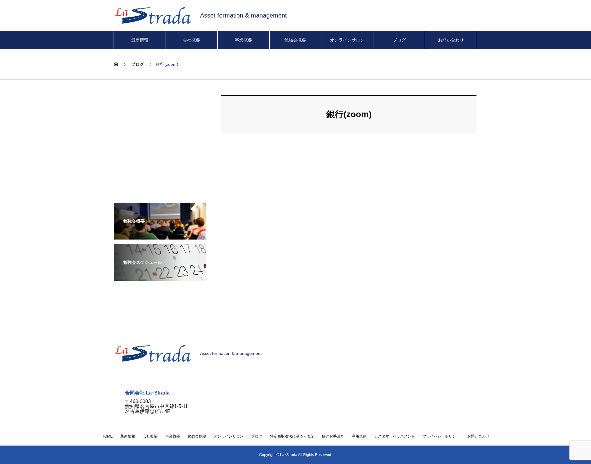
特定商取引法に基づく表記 (292, 436)
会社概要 (191, 40)
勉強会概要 (295, 40)
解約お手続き (333, 436)
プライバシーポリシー (441, 436)
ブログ (399, 40)
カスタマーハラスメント (394, 436)
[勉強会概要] (160, 235)
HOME (107, 436)
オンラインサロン (347, 40)
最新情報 (139, 40)
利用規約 (359, 436)
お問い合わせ (451, 40)
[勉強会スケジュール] (160, 276)
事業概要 (243, 40)
